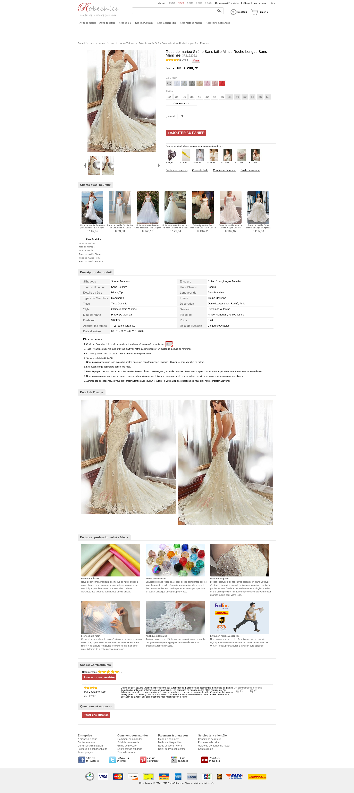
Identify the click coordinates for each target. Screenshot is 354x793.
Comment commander (129, 739)
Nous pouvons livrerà (170, 745)
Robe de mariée (87, 22)
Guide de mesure (250, 170)
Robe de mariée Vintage (122, 43)
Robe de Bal (125, 22)
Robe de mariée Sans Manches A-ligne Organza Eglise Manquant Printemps (258, 227)
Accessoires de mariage (218, 22)
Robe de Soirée (107, 22)
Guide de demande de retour (214, 745)
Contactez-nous (86, 742)
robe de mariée (86, 250)
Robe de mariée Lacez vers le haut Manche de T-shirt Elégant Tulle (175, 227)
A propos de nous (87, 739)
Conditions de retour (224, 170)
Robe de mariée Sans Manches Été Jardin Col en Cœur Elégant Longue (203, 227)
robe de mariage (87, 247)
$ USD (172, 3)
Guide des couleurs (176, 170)
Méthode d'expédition (170, 742)
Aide (273, 3)
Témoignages (85, 752)
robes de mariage (87, 243)
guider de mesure (169, 349)
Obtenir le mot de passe (255, 3)
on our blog (214, 759)
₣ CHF (199, 3)
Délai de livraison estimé (172, 749)
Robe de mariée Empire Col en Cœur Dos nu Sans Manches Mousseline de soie (120, 229)
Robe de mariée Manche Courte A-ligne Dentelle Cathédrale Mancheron (230, 227)
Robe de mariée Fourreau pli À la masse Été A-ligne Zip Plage (92, 227)
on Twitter (123, 759)
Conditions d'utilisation (90, 745)
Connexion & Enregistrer (227, 3)
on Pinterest (153, 759)
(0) (241, 690)
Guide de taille (200, 170)
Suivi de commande (128, 742)
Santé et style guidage (129, 749)
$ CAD (208, 3)
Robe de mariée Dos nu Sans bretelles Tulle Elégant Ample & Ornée (147, 227)
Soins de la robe (126, 752)
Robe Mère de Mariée (191, 22)
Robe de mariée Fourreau (91, 261)
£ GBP (190, 3)
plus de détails (197, 362)
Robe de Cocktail (144, 22)
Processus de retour (209, 742)
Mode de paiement (168, 739)
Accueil (81, 43)
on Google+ (183, 759)
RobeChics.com (176, 783)
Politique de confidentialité (92, 749)
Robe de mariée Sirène (90, 254)
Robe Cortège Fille (166, 22)
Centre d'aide (205, 749)
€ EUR (181, 3)
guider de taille (148, 349)
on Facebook (92, 759)
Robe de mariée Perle (89, 258)
